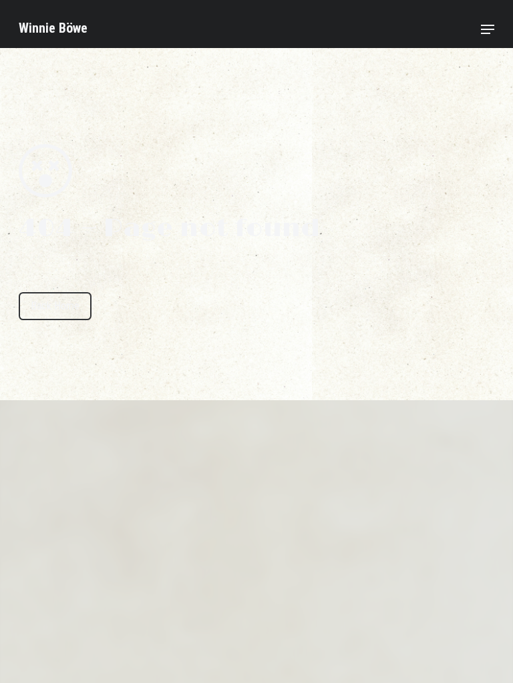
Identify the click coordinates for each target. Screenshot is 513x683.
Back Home (55, 305)
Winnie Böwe (53, 28)
